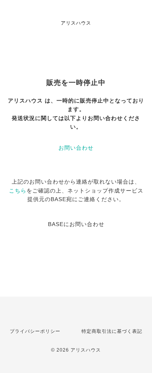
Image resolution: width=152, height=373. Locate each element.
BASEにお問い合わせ (76, 224)
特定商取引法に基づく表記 (111, 331)
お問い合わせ (76, 148)
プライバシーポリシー (35, 331)
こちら (18, 190)
